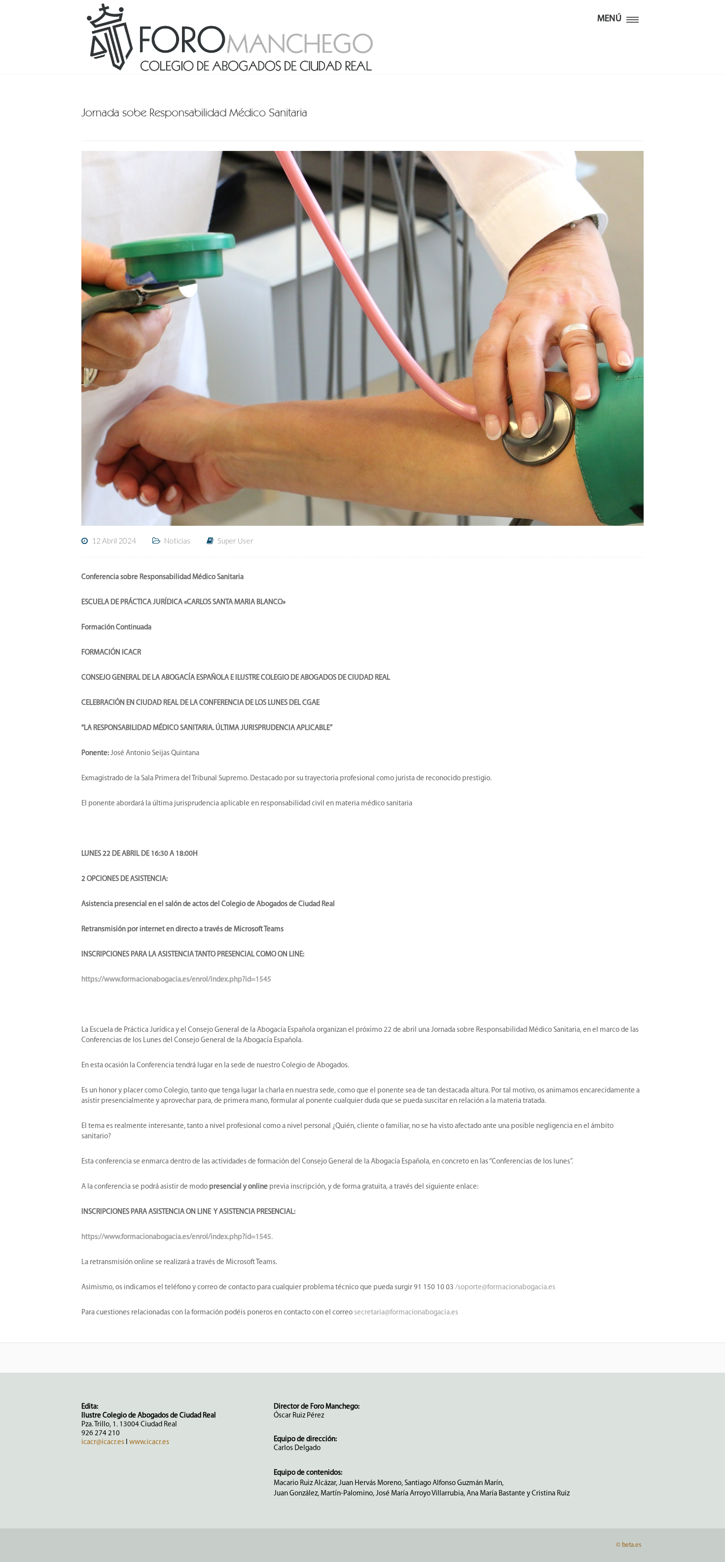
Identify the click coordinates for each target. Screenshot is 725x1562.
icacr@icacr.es (102, 1442)
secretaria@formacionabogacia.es (406, 1312)
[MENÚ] (632, 17)
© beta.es (628, 1545)
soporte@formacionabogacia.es (506, 1287)
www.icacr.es (149, 1442)
